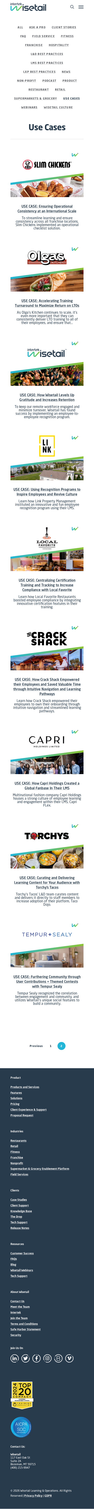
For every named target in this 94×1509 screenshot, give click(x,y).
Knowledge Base (21, 1211)
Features (16, 1092)
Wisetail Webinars (21, 1270)
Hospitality (59, 45)
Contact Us (17, 1301)
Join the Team (19, 1318)
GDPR (48, 1495)
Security (15, 1335)
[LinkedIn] (14, 1358)
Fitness (67, 36)
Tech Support (18, 1222)
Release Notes (19, 1228)
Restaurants (18, 1140)
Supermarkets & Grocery (35, 98)
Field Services (19, 1174)
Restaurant (39, 89)
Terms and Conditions (24, 1324)
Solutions (16, 1098)
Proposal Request (21, 1115)
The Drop (16, 1216)
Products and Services (24, 1087)
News (66, 71)
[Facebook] (36, 1358)
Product (70, 80)
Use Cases (71, 98)
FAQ (23, 36)
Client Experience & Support (28, 1109)
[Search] (72, 7)
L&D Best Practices (47, 54)
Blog (13, 1264)
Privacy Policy (33, 1495)
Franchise (34, 45)
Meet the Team (20, 1306)
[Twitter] (25, 1358)
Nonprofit (16, 1163)
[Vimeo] (69, 1358)
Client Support (19, 1205)
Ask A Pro (37, 27)
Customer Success (22, 1253)
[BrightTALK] (58, 1358)
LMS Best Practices (47, 63)
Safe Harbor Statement (25, 1329)
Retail (60, 89)
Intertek (15, 1312)
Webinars (29, 107)
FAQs (13, 1259)
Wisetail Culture (58, 107)
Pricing (14, 1104)
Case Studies (18, 1199)
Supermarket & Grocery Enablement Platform (39, 1168)
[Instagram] (47, 1358)
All (20, 27)
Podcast (49, 80)
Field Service (43, 36)
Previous (36, 1046)
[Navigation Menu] (81, 7)
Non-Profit (26, 80)
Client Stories (64, 27)
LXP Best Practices (39, 71)
